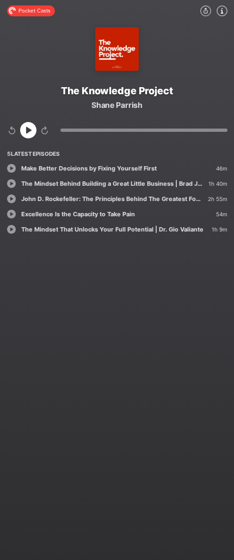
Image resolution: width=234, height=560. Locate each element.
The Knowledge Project (117, 90)
